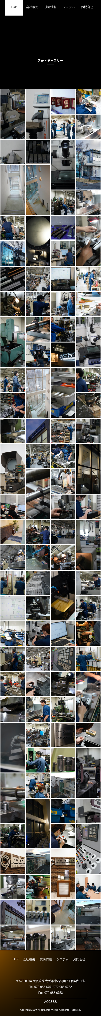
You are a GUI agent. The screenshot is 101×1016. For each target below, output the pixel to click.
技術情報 (50, 7)
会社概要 (32, 7)
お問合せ (87, 7)
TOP (14, 7)
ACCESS (50, 1002)
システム (69, 7)
